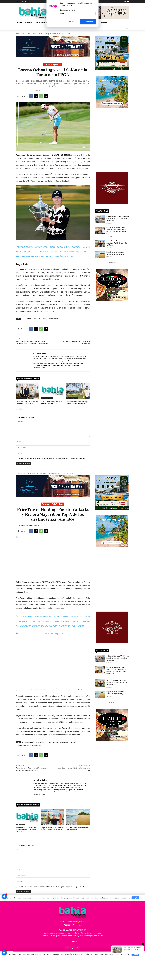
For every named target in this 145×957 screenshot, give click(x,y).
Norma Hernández (27, 91)
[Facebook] (122, 1)
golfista (28, 318)
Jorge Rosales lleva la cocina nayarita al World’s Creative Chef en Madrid (117, 243)
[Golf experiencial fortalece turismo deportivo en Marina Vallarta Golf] (78, 391)
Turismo (22, 34)
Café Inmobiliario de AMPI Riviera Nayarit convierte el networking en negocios (117, 218)
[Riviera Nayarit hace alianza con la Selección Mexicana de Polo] (52, 391)
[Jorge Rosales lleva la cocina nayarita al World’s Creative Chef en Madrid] (100, 243)
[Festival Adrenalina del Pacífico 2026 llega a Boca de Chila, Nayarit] (27, 391)
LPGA (44, 318)
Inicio (17, 34)
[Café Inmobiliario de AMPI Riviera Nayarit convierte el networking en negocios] (100, 219)
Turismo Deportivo (32, 34)
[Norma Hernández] (17, 91)
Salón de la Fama (54, 318)
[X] (36, 96)
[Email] (46, 96)
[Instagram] (125, 1)
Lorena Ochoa (37, 318)
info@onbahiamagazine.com (76, 922)
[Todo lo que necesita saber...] (33, 13)
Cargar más (111, 263)
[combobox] (64, 13)
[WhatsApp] (41, 96)
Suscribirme (88, 21)
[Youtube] (128, 1)
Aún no (71, 21)
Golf (23, 318)
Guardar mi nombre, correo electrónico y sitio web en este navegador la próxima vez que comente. (51, 458)
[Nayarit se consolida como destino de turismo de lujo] (100, 254)
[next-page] (20, 408)
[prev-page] (17, 408)
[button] (126, 27)
